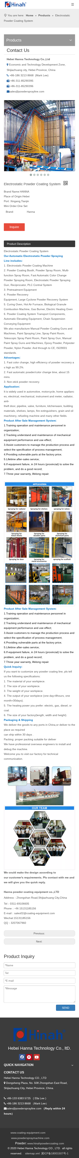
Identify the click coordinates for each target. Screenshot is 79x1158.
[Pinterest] (29, 1057)
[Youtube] (37, 1057)
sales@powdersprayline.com (26, 91)
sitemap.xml (32, 1153)
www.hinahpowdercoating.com (45, 1143)
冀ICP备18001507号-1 (54, 1153)
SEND (65, 1007)
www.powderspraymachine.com (30, 1138)
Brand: (10, 211)
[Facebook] (22, 1057)
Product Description (19, 243)
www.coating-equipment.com (28, 1132)
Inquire (14, 227)
